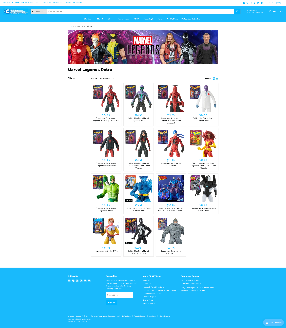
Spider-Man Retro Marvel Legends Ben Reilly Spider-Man (106, 119)
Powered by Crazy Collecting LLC (79, 321)
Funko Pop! (148, 19)
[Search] (237, 11)
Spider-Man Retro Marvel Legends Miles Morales (106, 164)
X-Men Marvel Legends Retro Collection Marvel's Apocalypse (171, 209)
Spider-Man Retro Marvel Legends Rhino (171, 252)
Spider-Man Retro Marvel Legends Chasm (138, 119)
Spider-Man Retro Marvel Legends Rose (203, 119)
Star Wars (88, 19)
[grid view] (213, 78)
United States (274, 3)
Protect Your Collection (190, 19)
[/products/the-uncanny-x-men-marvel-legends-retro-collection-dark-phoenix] (203, 143)
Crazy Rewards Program (152, 293)
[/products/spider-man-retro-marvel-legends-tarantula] (171, 143)
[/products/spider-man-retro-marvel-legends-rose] (203, 98)
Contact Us (147, 284)
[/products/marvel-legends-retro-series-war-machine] (203, 188)
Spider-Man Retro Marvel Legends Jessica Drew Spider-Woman (138, 165)
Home (70, 26)
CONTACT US (46, 3)
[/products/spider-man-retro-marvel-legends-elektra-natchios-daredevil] (171, 98)
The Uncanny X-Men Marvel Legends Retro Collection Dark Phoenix (203, 165)
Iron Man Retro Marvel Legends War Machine (203, 209)
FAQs (37, 3)
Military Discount (164, 316)
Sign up (111, 302)
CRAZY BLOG (77, 3)
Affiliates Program (149, 297)
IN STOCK (68, 3)
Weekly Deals (172, 19)
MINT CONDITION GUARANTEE (23, 3)
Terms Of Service (139, 316)
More (160, 19)
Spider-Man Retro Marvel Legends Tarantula (171, 164)
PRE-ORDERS (57, 3)
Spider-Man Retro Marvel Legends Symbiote (138, 252)
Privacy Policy (151, 316)
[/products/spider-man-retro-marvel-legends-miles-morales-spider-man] (106, 143)
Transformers (124, 19)
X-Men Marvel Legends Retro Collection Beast (138, 209)
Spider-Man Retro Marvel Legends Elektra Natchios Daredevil (171, 120)
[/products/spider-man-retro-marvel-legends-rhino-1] (171, 231)
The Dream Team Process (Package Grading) (159, 290)
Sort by (94, 78)
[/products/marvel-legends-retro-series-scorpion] (106, 188)
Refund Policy (148, 300)
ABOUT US (6, 3)
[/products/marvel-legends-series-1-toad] (106, 231)
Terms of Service (149, 303)
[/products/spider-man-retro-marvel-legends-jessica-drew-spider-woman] (138, 143)
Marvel (100, 19)
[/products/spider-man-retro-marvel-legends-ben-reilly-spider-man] (106, 98)
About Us (146, 280)
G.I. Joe (111, 19)
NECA (136, 19)
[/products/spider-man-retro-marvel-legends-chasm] (138, 98)
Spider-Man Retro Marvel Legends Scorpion (106, 209)
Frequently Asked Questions (153, 287)
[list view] (216, 78)
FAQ (87, 316)
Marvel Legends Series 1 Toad (106, 251)
